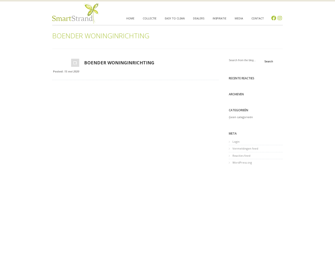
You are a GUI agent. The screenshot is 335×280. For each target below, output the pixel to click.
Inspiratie (219, 18)
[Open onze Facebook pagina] (274, 18)
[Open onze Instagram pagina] (280, 18)
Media (239, 18)
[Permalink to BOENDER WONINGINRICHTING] (75, 64)
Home (130, 18)
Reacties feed (241, 155)
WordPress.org (242, 162)
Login (236, 141)
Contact (257, 18)
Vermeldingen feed (245, 148)
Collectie (149, 18)
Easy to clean (175, 18)
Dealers (198, 18)
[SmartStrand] (75, 13)
